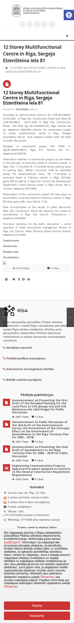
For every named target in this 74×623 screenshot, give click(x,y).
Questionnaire (11, 240)
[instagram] (44, 24)
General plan (10, 246)
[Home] (6, 67)
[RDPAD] (37, 10)
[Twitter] (22, 24)
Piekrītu (37, 605)
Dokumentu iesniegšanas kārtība (30, 369)
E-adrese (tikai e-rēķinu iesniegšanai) (28, 502)
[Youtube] (37, 24)
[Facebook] (30, 24)
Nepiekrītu (37, 615)
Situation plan (11, 252)
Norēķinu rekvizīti (19, 348)
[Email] (52, 24)
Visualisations (11, 257)
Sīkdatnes (47, 576)
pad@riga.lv (25, 506)
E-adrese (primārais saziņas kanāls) (28, 497)
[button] (69, 15)
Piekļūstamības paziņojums (26, 358)
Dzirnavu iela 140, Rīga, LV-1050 (26, 493)
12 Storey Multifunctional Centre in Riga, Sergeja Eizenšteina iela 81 (31, 97)
